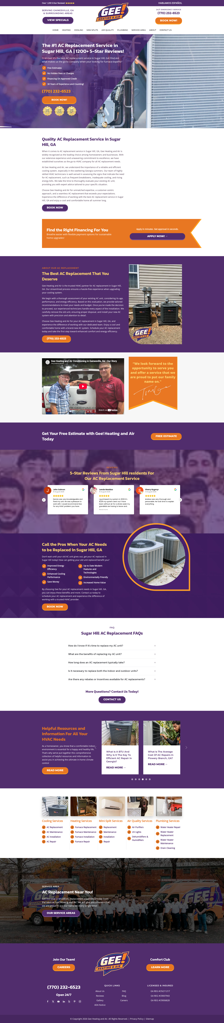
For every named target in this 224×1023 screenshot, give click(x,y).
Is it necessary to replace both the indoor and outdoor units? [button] (103, 671)
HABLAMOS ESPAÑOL (170, 3)
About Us (99, 991)
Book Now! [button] (59, 99)
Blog (124, 995)
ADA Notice (99, 1004)
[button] (180, 500)
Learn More (160, 967)
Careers (63, 967)
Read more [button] (103, 510)
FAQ (124, 991)
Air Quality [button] (108, 30)
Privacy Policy (137, 1018)
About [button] (152, 30)
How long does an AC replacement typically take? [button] (96, 662)
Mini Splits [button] (92, 30)
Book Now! (168, 20)
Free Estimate (166, 436)
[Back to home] (112, 14)
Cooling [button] (78, 30)
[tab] (132, 779)
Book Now (55, 207)
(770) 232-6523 (169, 13)
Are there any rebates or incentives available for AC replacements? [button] (106, 679)
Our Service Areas (61, 913)
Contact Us (166, 30)
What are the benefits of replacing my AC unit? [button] (95, 654)
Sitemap (150, 1018)
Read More (55, 770)
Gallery (99, 1000)
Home (55, 30)
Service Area (138, 30)
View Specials (58, 20)
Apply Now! (156, 236)
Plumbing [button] (122, 30)
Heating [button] (66, 30)
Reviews (100, 995)
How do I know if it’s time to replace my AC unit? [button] (95, 646)
